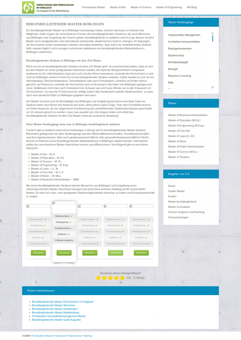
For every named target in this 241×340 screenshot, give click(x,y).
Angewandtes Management (184, 35)
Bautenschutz (176, 55)
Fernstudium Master (93, 7)
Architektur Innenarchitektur (184, 41)
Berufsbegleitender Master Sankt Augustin (56, 319)
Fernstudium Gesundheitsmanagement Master (59, 316)
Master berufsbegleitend (182, 201)
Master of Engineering (169, 7)
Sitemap (88, 335)
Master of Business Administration (188, 115)
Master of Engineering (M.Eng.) (186, 125)
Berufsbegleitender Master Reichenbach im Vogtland (62, 301)
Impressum (61, 335)
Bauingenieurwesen (180, 48)
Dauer (171, 186)
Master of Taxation (178, 157)
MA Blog (192, 7)
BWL (171, 82)
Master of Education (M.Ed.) (184, 120)
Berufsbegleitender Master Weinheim (53, 305)
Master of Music (177, 141)
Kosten (172, 196)
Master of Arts (118, 7)
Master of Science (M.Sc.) (183, 151)
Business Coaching (179, 75)
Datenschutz (75, 335)
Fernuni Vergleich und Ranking (186, 212)
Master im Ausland (179, 206)
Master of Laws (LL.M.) (181, 136)
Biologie (173, 69)
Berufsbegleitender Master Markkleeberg (55, 312)
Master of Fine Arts (179, 130)
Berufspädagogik (178, 62)
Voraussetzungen (178, 217)
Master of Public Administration (186, 146)
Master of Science (141, 7)
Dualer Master (176, 191)
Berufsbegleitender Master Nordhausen (55, 309)
